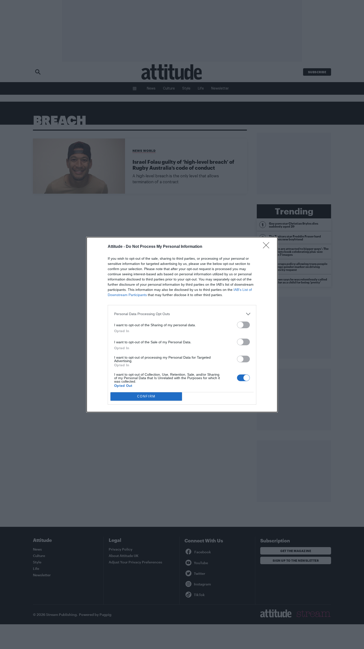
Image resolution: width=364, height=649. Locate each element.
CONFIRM (146, 396)
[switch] (243, 325)
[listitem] (182, 314)
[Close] (267, 247)
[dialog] (182, 324)
